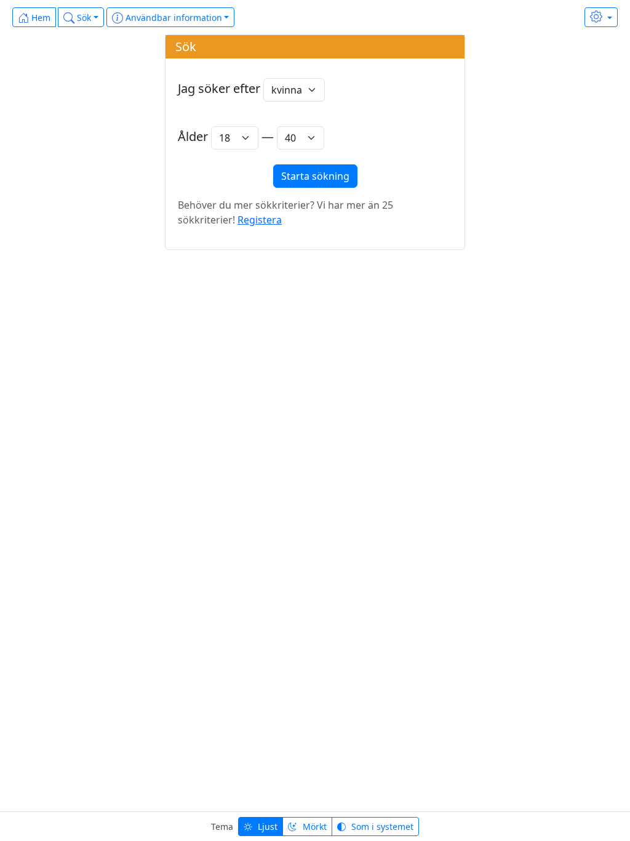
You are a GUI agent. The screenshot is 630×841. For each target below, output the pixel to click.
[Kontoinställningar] (601, 17)
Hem (39, 17)
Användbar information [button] (172, 17)
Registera (259, 220)
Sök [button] (82, 17)
